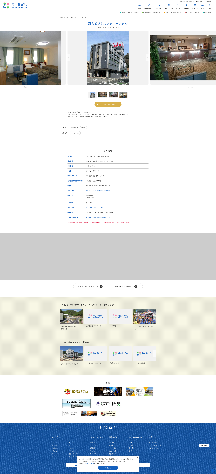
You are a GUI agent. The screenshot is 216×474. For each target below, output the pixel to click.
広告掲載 (92, 448)
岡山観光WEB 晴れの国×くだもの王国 (15, 5)
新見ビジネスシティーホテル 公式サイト (98, 190)
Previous (68, 57)
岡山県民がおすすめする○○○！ (152, 12)
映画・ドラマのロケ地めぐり (173, 12)
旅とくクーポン (73, 454)
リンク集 (92, 451)
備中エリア (74, 127)
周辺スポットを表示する (88, 286)
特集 (139, 8)
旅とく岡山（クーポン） (192, 12)
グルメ (178, 8)
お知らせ (71, 451)
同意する (108, 468)
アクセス (210, 8)
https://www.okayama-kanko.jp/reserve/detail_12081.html (71, 355)
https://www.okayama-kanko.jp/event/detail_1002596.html (144, 319)
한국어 (131, 451)
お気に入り (200, 1)
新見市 (83, 127)
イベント (195, 8)
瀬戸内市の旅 (153, 442)
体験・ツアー (169, 8)
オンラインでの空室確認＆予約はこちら (98, 217)
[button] (207, 445)
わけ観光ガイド (153, 448)
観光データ (112, 454)
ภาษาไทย (132, 454)
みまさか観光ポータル (155, 445)
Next (147, 57)
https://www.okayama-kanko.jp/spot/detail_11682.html (120, 318)
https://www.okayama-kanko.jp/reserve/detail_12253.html (95, 318)
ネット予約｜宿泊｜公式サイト (95, 207)
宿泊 (202, 8)
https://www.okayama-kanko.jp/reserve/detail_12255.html (120, 355)
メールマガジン (94, 454)
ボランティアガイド (75, 457)
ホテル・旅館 (75, 133)
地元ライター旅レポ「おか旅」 (130, 12)
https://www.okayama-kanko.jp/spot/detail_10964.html (71, 319)
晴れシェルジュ (208, 12)
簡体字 (131, 445)
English (131, 442)
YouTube (110, 427)
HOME (61, 17)
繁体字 (131, 448)
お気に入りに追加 (109, 104)
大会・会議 (112, 451)
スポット (158, 8)
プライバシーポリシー (96, 445)
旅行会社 (112, 442)
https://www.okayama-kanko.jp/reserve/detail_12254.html (144, 355)
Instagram (115, 427)
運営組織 (92, 442)
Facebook (100, 427)
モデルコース (148, 8)
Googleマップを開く (124, 286)
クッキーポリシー (88, 463)
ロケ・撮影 (112, 448)
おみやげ (186, 8)
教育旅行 (112, 445)
